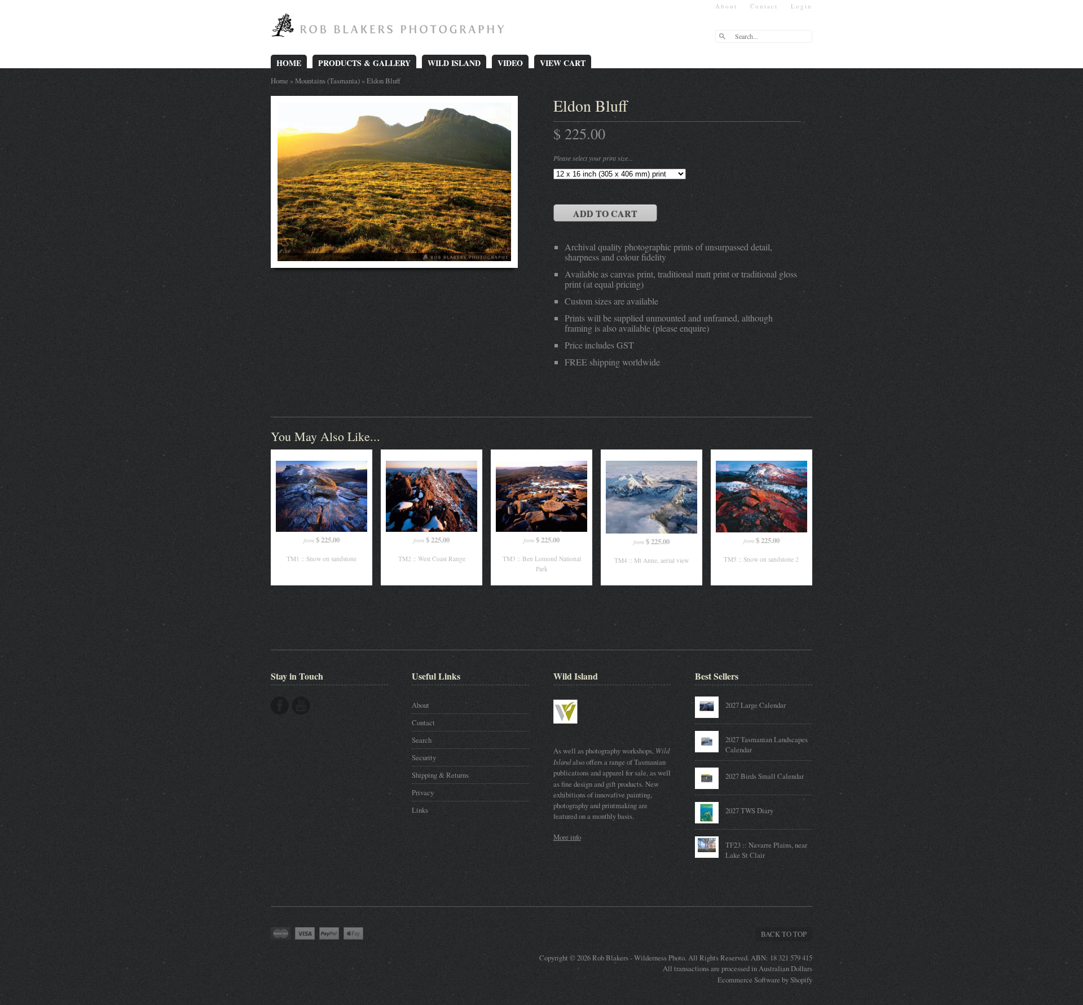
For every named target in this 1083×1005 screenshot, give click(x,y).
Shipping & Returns (440, 775)
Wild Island (454, 63)
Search (422, 740)
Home (288, 63)
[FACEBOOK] (280, 706)
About (726, 6)
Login (801, 6)
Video (510, 63)
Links (420, 810)
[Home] (390, 29)
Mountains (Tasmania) (327, 81)
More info (567, 837)
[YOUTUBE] (301, 706)
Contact (764, 6)
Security (424, 757)
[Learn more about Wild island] (581, 729)
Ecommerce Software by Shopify (764, 980)
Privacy (423, 792)
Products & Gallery (364, 63)
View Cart (562, 63)
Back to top (784, 934)
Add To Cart (605, 213)
